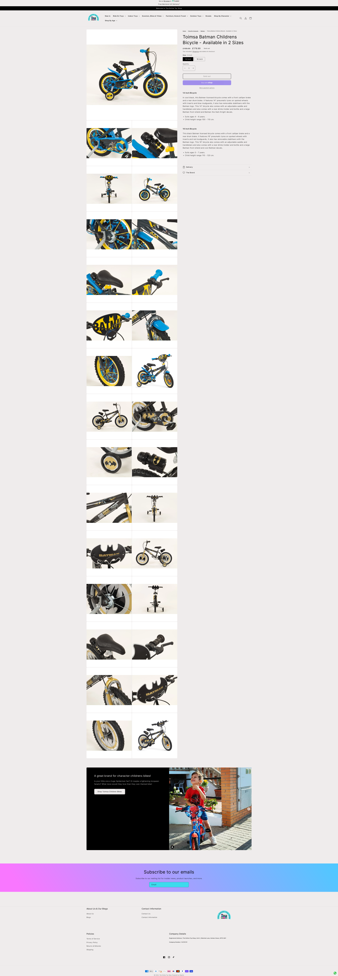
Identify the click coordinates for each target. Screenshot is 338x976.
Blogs (89, 917)
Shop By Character (193, 31)
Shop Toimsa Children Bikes (110, 792)
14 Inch (189, 59)
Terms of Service (93, 939)
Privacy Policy (92, 942)
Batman (203, 31)
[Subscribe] (186, 884)
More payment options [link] (207, 88)
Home (184, 31)
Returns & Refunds (94, 946)
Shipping (196, 51)
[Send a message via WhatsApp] (335, 973)
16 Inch (201, 59)
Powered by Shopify (178, 975)
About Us (90, 914)
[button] (119, 16)
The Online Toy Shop (165, 975)
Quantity (186, 64)
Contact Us (146, 914)
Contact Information (149, 917)
